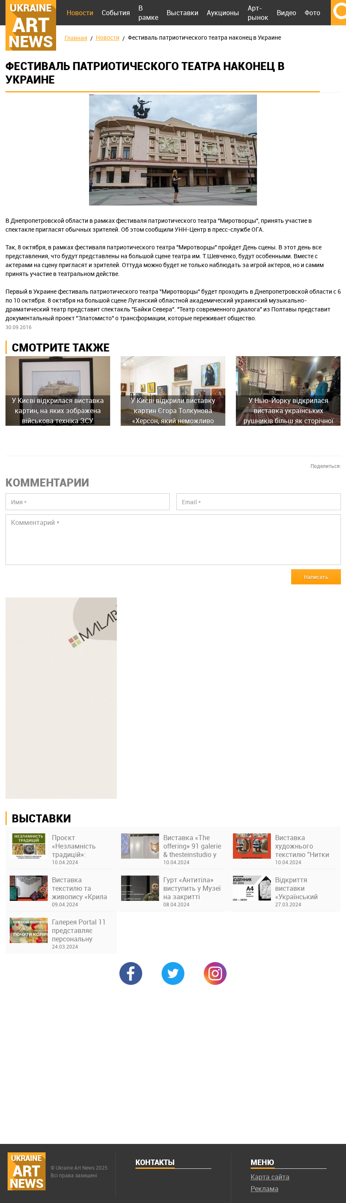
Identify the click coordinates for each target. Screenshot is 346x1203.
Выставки (182, 12)
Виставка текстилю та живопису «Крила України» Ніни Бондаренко (79, 888)
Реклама (264, 1188)
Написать (316, 577)
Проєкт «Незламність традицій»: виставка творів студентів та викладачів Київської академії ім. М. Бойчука (81, 846)
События (116, 12)
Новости (80, 12)
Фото (312, 12)
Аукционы (223, 12)
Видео (286, 12)
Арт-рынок (258, 12)
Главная (76, 38)
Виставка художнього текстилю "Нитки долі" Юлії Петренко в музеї (302, 846)
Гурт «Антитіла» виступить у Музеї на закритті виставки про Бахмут (192, 888)
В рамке (148, 12)
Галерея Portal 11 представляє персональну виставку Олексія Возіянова (79, 930)
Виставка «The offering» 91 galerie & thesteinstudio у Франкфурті (192, 846)
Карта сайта (270, 1176)
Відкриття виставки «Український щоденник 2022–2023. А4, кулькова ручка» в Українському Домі (305, 888)
